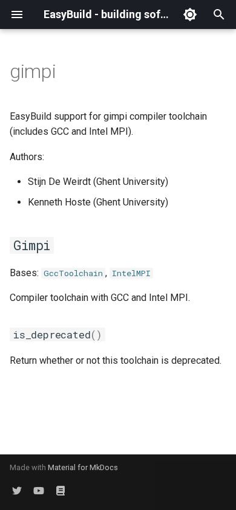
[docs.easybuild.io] (60, 490)
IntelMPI (131, 273)
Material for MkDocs (83, 467)
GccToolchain (73, 273)
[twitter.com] (17, 490)
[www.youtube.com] (38, 490)
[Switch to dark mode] (190, 14)
